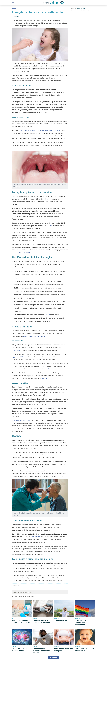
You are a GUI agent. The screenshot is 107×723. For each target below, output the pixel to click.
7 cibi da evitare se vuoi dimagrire (63, 649)
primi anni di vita (24, 252)
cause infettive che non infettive (34, 336)
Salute (14, 618)
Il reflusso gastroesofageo (21, 420)
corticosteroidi (35, 537)
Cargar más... (53, 658)
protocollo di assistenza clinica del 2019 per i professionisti (41, 130)
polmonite (44, 378)
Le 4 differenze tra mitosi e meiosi (19, 649)
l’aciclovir (49, 369)
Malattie (14, 8)
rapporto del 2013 (18, 357)
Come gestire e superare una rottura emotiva (41, 650)
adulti (50, 226)
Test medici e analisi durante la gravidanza (21, 621)
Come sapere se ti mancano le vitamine (41, 621)
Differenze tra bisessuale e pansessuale (80, 622)
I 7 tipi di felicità (60, 620)
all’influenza (16, 350)
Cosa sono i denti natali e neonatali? (84, 649)
